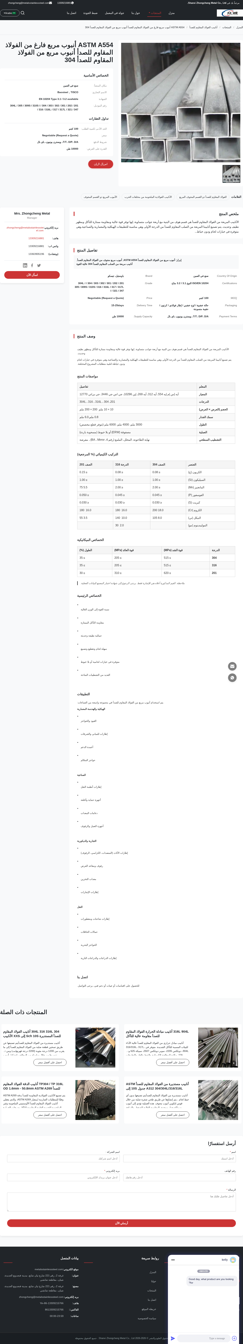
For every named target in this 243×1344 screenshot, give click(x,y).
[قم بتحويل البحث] (23, 13)
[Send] (173, 1338)
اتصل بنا (71, 12)
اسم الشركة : (112, 1151)
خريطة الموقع (149, 1309)
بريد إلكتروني (112, 1170)
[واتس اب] (232, 677)
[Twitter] (39, 265)
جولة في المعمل (114, 12)
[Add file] (234, 1338)
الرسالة (231, 1189)
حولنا (153, 1281)
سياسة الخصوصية (147, 1318)
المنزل (239, 27)
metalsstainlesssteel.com (49, 1269)
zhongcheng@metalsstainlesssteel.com (28, 3)
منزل (171, 12)
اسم (233, 1151)
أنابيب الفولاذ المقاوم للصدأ (203, 27)
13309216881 (36, 238)
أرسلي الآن (121, 1223)
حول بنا (135, 12)
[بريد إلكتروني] (232, 666)
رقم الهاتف (230, 1170)
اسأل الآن (32, 274)
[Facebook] (32, 265)
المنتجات (155, 12)
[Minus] (173, 1260)
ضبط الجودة (90, 12)
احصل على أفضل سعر (173, 1062)
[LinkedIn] (25, 265)
